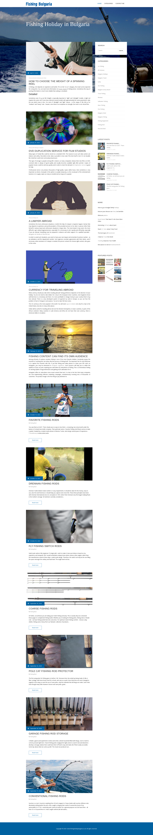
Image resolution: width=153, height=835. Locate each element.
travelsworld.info (115, 244)
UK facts (106, 225)
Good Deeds (101, 219)
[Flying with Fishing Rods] (117, 262)
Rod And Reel (102, 128)
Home (99, 3)
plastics (105, 215)
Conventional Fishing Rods (47, 796)
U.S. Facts (104, 229)
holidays (116, 207)
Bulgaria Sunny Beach (104, 89)
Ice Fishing (101, 66)
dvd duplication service (79, 165)
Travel (105, 237)
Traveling (100, 241)
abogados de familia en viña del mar (39, 234)
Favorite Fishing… (113, 143)
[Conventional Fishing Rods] (117, 270)
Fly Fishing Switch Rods (45, 546)
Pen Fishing (101, 109)
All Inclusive (101, 70)
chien (114, 211)
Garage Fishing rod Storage (48, 733)
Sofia (99, 82)
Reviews (100, 97)
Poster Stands (63, 89)
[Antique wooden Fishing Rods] (109, 278)
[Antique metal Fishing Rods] (101, 278)
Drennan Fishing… (113, 153)
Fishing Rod (33, 423)
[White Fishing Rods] (101, 262)
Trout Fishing (101, 93)
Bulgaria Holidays (103, 74)
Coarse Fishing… (113, 174)
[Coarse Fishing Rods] (109, 262)
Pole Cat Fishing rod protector (51, 671)
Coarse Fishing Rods (43, 608)
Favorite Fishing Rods (44, 420)
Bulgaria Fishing (102, 117)
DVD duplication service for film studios (57, 151)
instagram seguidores (58, 365)
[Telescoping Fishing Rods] (109, 270)
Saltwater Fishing (103, 101)
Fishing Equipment (103, 121)
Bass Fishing (101, 105)
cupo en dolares (71, 304)
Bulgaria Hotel (102, 113)
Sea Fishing (101, 86)
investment (111, 233)
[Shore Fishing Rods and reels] (117, 278)
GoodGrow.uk (34, 433)
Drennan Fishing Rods (44, 483)
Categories (108, 3)
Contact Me (120, 3)
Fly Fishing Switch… (114, 164)
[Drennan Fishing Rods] (101, 270)
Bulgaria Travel (102, 78)
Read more (35, 440)
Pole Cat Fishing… (113, 184)
